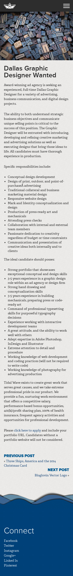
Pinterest (10, 565)
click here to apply (27, 430)
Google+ (10, 555)
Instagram (11, 551)
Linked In (11, 561)
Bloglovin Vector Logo (51, 475)
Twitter (9, 546)
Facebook (11, 541)
